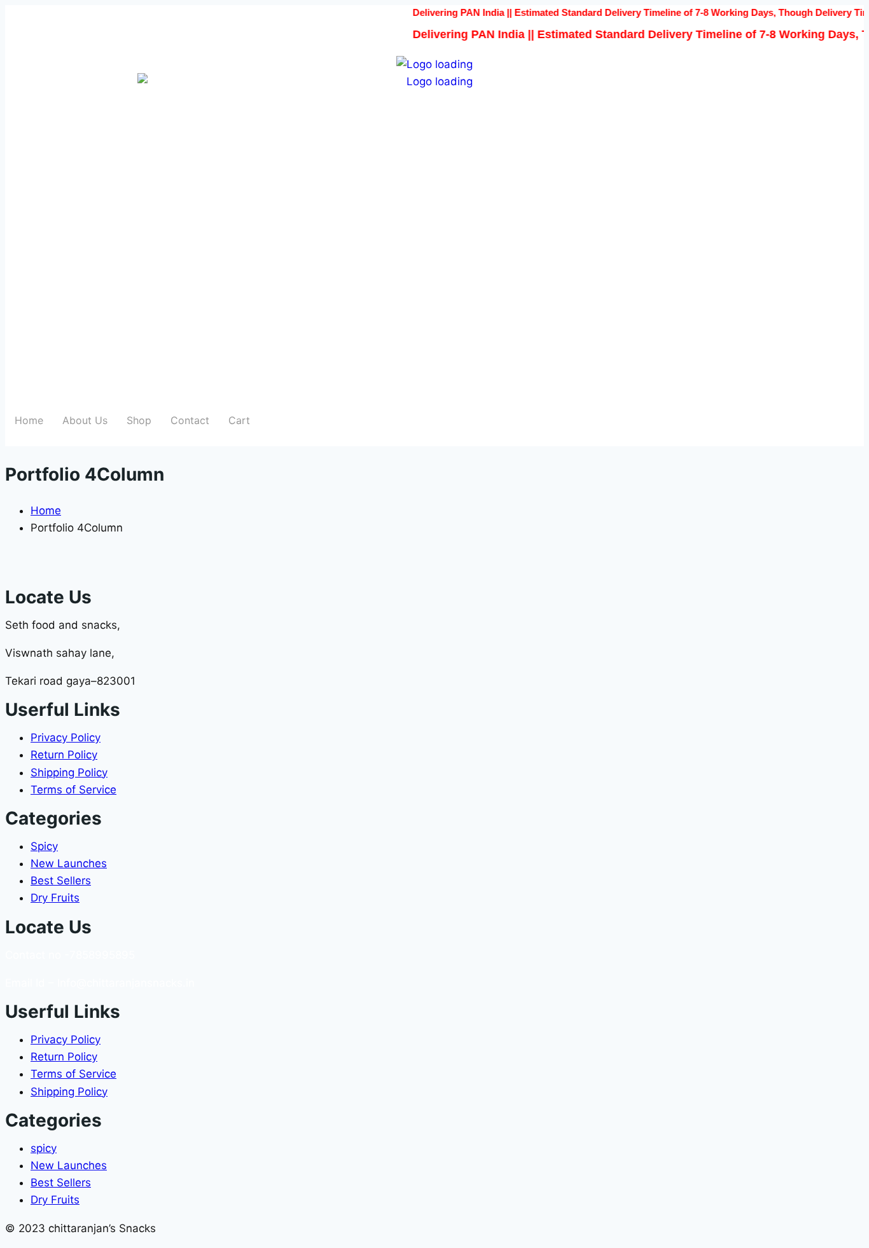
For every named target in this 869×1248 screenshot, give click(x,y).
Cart (239, 420)
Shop (139, 420)
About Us (85, 420)
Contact (189, 420)
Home (29, 420)
